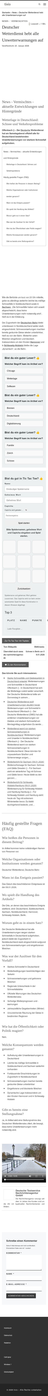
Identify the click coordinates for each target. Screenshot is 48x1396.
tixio (16, 1390)
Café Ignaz (7, 1357)
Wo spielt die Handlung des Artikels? (20, 209)
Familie (10, 445)
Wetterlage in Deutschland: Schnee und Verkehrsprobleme (21, 167)
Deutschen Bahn (29, 322)
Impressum (8, 1328)
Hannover (35, 342)
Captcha (9, 506)
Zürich (10, 453)
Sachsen (6, 307)
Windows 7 (7, 1364)
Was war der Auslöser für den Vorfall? (20, 222)
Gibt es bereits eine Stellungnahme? (20, 241)
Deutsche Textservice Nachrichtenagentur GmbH (28, 1193)
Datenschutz (8, 1335)
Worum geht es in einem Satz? (18, 215)
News (14, 12)
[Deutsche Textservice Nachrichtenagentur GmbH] (9, 1194)
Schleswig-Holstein (13, 345)
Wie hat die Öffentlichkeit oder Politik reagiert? (24, 228)
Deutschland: (13, 416)
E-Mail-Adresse (16, 1284)
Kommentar (14, 1253)
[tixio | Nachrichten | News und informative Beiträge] (7, 4)
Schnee (10, 461)
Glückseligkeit (9, 1372)
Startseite (6, 12)
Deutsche (25, 130)
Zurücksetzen (24, 588)
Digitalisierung (14, 423)
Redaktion (7, 1343)
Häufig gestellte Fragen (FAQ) (16, 177)
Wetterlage (12, 378)
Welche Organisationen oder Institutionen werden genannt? (22, 193)
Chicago (11, 371)
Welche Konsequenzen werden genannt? (21, 235)
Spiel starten (24, 522)
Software (11, 386)
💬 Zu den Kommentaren (15, 664)
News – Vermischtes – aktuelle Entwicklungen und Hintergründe (22, 154)
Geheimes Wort (13, 495)
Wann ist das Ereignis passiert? (18, 203)
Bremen (10, 408)
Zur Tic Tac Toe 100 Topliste (17, 640)
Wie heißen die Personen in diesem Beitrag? (23, 183)
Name (7, 484)
